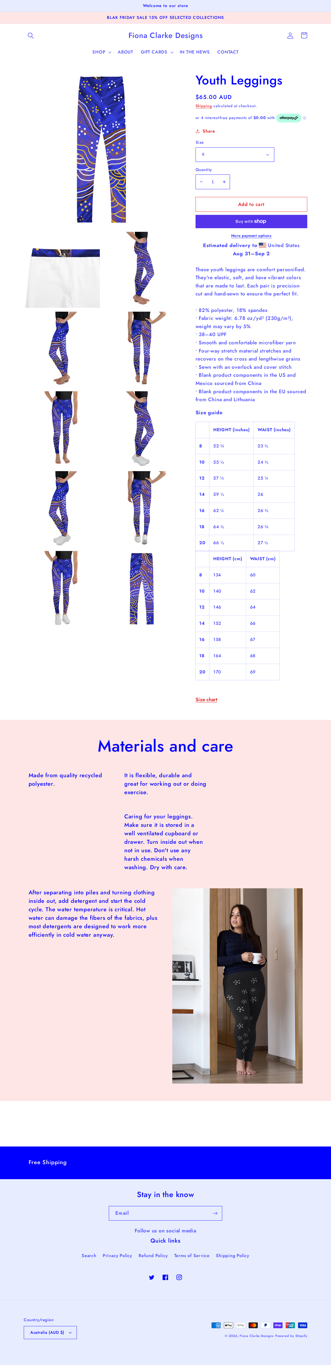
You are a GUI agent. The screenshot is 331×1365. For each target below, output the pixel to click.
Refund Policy (153, 1255)
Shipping (204, 106)
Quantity (204, 170)
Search (89, 1255)
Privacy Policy (117, 1255)
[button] (31, 35)
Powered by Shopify (291, 1336)
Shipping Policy (232, 1255)
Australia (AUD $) (47, 1332)
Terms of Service (192, 1255)
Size (200, 142)
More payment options (251, 235)
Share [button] (209, 131)
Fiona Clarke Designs (257, 1336)
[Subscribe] (215, 1213)
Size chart (206, 699)
